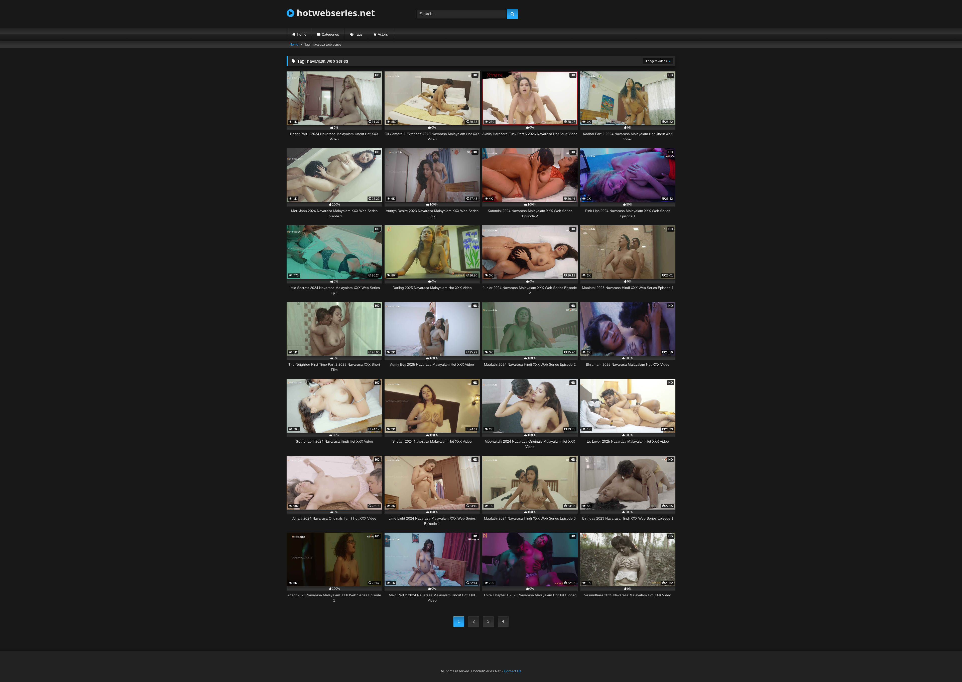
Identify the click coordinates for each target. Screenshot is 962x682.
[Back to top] (946, 667)
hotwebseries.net (334, 13)
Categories (330, 34)
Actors (383, 34)
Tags (359, 34)
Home (301, 34)
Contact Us (512, 671)
